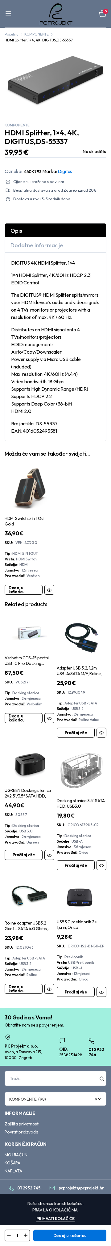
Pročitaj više (76, 732)
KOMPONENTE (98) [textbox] (53, 1099)
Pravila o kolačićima (55, 1210)
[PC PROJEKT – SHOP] (55, 13)
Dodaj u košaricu (70, 1235)
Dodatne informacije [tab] (36, 245)
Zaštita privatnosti (22, 1124)
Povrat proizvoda (21, 1132)
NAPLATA (13, 1171)
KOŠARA (12, 1163)
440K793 (33, 171)
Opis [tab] (16, 230)
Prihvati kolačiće (55, 1218)
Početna (11, 34)
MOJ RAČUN (16, 1155)
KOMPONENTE (36, 34)
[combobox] (55, 1099)
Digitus (65, 171)
